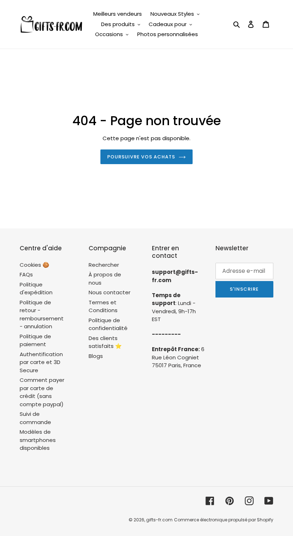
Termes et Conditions (103, 306)
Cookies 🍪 (34, 265)
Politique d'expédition (36, 288)
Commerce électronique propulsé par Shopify (223, 520)
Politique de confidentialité (108, 324)
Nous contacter (109, 292)
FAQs (26, 274)
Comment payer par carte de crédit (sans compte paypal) (42, 392)
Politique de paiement (35, 340)
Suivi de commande (35, 418)
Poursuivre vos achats (141, 156)
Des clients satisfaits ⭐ (105, 342)
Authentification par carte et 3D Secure (41, 362)
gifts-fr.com (159, 520)
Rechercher (104, 265)
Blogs (96, 356)
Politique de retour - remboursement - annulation (42, 314)
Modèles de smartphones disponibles (38, 440)
